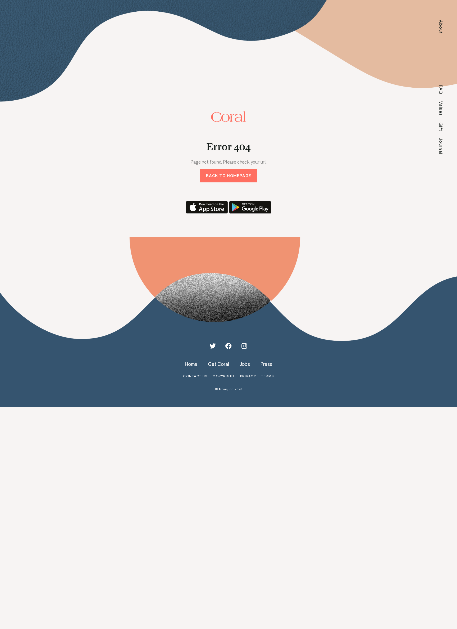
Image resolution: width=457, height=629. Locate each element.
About (441, 27)
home (191, 364)
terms (267, 376)
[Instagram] (244, 346)
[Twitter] (212, 346)
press (266, 364)
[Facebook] (228, 346)
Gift (441, 127)
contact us (195, 376)
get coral (218, 364)
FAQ (441, 90)
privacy (248, 376)
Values (441, 108)
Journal (441, 146)
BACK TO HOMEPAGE (228, 175)
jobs (245, 364)
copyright (224, 376)
